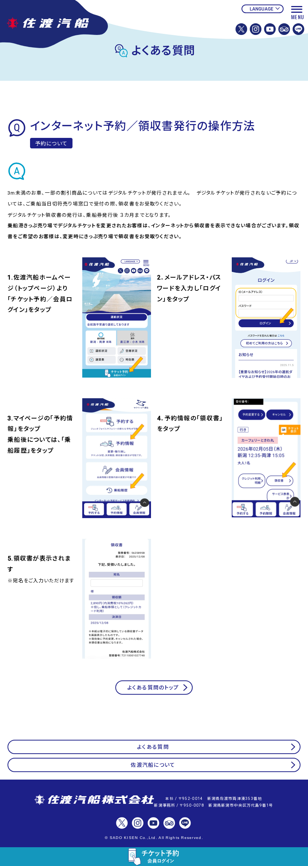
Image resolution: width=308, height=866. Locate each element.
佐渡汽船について (153, 765)
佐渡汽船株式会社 (94, 800)
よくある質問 (153, 747)
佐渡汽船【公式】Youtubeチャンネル (270, 29)
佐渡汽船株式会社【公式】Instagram (255, 29)
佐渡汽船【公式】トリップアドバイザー (284, 29)
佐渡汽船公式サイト (58, 25)
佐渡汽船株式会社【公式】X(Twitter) (241, 29)
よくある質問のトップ (153, 688)
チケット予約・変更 (154, 856)
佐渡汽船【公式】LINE (298, 29)
